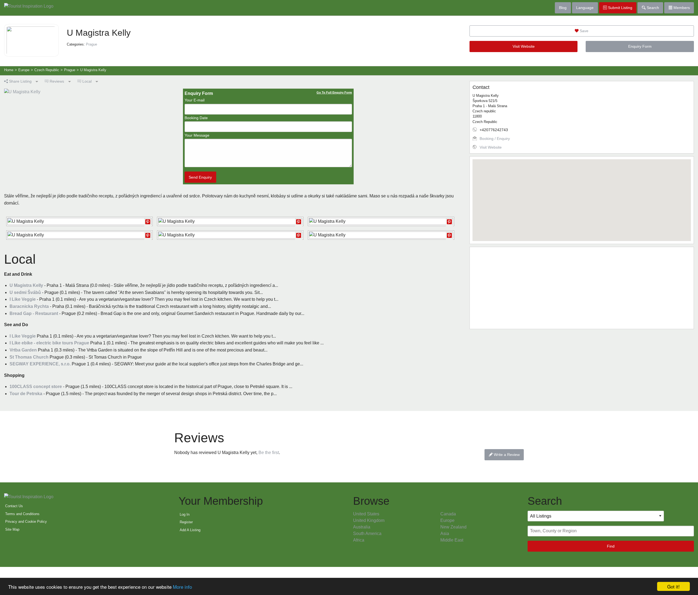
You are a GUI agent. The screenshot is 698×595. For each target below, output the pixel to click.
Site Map (12, 529)
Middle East (451, 540)
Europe (447, 520)
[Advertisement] (582, 288)
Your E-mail (194, 100)
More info (182, 586)
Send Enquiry (200, 177)
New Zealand (453, 527)
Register (186, 522)
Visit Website (524, 46)
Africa (358, 540)
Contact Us (14, 506)
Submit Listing (619, 7)
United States (366, 514)
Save (583, 31)
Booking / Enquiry (495, 138)
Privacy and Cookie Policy (26, 521)
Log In (184, 514)
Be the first (268, 452)
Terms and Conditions (22, 514)
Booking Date (196, 118)
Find (611, 546)
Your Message (197, 135)
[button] (581, 197)
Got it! (673, 586)
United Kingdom (368, 520)
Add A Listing (190, 530)
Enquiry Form (640, 46)
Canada (448, 514)
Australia (361, 527)
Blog (563, 7)
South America (367, 533)
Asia (444, 533)
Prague (91, 44)
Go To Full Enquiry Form (334, 92)
